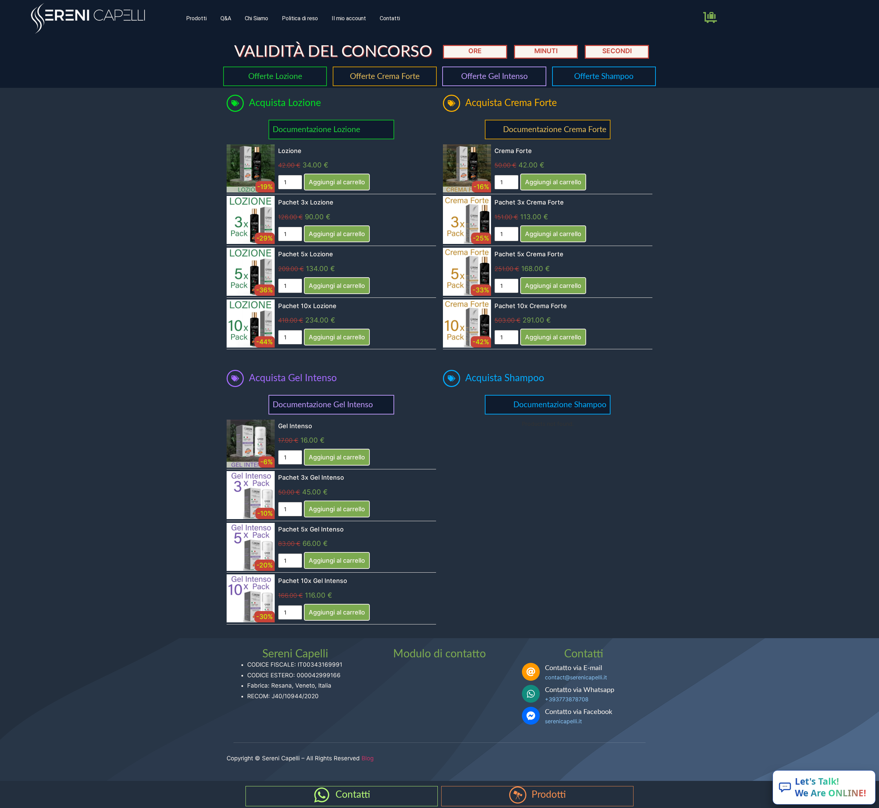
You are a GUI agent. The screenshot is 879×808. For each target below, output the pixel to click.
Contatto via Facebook (578, 712)
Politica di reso (300, 18)
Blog (368, 758)
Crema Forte (513, 150)
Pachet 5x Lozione (305, 254)
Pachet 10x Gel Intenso (312, 580)
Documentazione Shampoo (559, 405)
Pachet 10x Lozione (307, 305)
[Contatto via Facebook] (531, 716)
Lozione (289, 150)
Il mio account (349, 18)
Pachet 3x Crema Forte (529, 202)
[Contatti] (321, 795)
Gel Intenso (295, 426)
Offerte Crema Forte (385, 76)
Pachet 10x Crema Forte (530, 305)
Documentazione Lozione (316, 129)
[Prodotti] (517, 795)
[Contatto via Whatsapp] (531, 694)
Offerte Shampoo (603, 76)
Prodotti (196, 18)
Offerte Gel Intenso (494, 76)
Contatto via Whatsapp (579, 690)
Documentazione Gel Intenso (323, 405)
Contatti (390, 18)
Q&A (225, 18)
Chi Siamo (256, 18)
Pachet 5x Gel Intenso (311, 529)
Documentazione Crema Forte (554, 129)
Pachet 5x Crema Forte (528, 254)
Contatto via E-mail (573, 668)
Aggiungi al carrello (337, 182)
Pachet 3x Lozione (305, 202)
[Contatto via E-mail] (531, 672)
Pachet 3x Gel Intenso (311, 477)
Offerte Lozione (275, 76)
